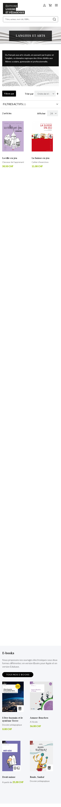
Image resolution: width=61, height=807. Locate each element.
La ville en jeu (9, 158)
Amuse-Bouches (39, 717)
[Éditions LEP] (14, 13)
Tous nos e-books (17, 674)
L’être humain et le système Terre (12, 719)
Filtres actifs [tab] (13, 104)
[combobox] (30, 19)
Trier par (29, 93)
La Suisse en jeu (40, 158)
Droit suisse (8, 777)
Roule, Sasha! (37, 777)
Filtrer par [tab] (9, 93)
